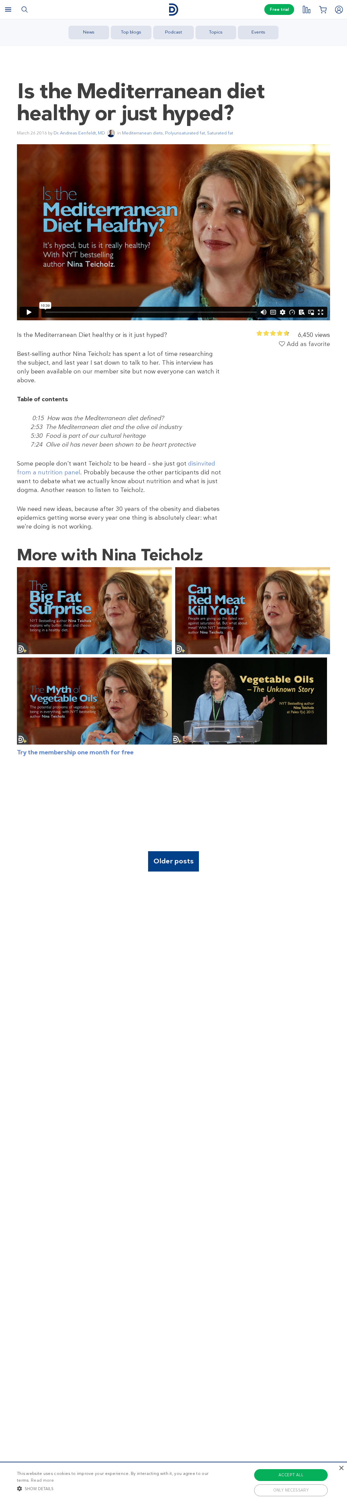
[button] (119, 1488)
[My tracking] (306, 9)
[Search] (24, 9)
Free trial (279, 9)
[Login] (339, 9)
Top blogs (131, 32)
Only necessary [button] (291, 1490)
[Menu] (8, 9)
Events (258, 32)
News (89, 32)
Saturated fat (220, 133)
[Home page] (173, 9)
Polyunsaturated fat (185, 133)
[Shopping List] (322, 9)
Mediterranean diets (142, 133)
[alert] (173, 1482)
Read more (42, 1480)
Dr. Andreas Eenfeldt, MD (79, 133)
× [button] (341, 1468)
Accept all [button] (291, 1475)
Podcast (173, 32)
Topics (216, 32)
